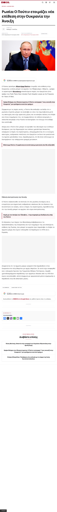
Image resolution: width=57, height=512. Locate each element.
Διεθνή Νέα (10, 6)
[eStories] (49, 2)
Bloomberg (17, 91)
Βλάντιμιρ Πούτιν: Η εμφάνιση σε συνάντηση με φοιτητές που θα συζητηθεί (29, 145)
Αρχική (4, 6)
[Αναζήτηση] (42, 2)
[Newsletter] (46, 2)
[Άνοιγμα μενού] (54, 2)
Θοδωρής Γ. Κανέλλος (12, 29)
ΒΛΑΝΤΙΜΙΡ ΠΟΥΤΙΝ (17, 287)
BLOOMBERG (6, 287)
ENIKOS (5, 2)
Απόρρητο (3, 510)
